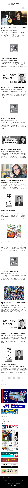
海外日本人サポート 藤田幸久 (13, 366)
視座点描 (10, 60)
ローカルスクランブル (21, 242)
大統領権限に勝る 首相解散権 (8, 364)
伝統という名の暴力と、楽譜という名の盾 (11, 149)
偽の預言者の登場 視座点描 (8, 118)
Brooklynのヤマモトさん (10, 242)
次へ (3, 380)
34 (22, 378)
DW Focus (22, 480)
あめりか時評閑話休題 (6, 89)
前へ (3, 378)
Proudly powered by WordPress (14, 483)
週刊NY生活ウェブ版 (13, 480)
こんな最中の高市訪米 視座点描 (9, 58)
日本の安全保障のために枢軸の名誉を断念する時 (12, 87)
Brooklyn (3, 242)
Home (4, 477)
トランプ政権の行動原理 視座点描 (9, 271)
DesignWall (14, 482)
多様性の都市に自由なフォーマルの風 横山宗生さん (13, 180)
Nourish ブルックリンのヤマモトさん (10, 241)
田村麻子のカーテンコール (13, 151)
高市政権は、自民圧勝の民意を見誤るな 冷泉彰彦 (13, 333)
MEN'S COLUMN (5, 30)
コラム (3, 60)
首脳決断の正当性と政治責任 (8, 210)
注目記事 (10, 30)
